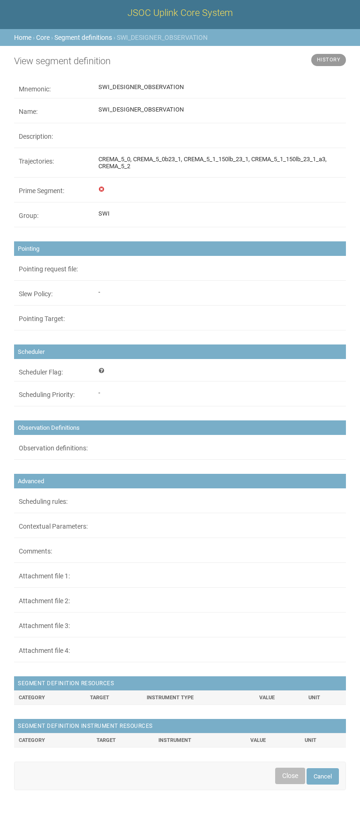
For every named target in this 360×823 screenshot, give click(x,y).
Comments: (35, 551)
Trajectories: (36, 161)
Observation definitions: (53, 448)
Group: (28, 215)
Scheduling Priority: (47, 394)
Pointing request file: (48, 269)
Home (22, 37)
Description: (36, 136)
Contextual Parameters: (53, 526)
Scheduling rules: (43, 501)
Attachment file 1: (44, 576)
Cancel (323, 776)
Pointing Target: (42, 318)
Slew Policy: (35, 294)
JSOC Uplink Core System (180, 12)
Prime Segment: (41, 191)
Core (43, 37)
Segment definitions (83, 37)
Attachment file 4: (44, 650)
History (329, 60)
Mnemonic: (35, 89)
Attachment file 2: (44, 601)
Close (290, 775)
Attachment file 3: (44, 625)
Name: (28, 111)
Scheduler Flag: (41, 372)
